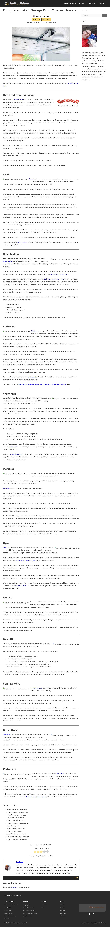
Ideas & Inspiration (70, 3)
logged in (14, 887)
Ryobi (5, 547)
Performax (60, 773)
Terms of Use (93, 922)
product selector (22, 242)
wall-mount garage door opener (54, 279)
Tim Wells (39, 16)
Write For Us (63, 910)
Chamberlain (7, 261)
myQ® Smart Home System (59, 274)
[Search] (104, 15)
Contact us (63, 913)
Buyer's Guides (46, 19)
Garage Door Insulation (9, 916)
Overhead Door (18, 99)
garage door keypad (16, 454)
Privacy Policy (85, 922)
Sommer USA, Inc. (36, 688)
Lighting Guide (7, 910)
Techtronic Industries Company (25, 560)
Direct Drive (7, 734)
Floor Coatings (7, 907)
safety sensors (33, 377)
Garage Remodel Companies (11, 905)
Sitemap (62, 907)
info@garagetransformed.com (96, 907)
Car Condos (7, 918)
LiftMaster (34, 331)
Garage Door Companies (29, 910)
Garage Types (26, 905)
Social (102, 3)
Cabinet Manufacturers (28, 907)
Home (43, 907)
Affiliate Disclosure (101, 922)
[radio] (35, 852)
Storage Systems (8, 913)
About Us (92, 3)
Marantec (6, 488)
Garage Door (36, 19)
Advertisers (63, 916)
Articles (81, 3)
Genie (31, 179)
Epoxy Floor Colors (27, 916)
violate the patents (20, 586)
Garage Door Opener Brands (30, 913)
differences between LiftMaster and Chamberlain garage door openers (42, 384)
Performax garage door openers (36, 797)
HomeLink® (13, 447)
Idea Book (44, 905)
